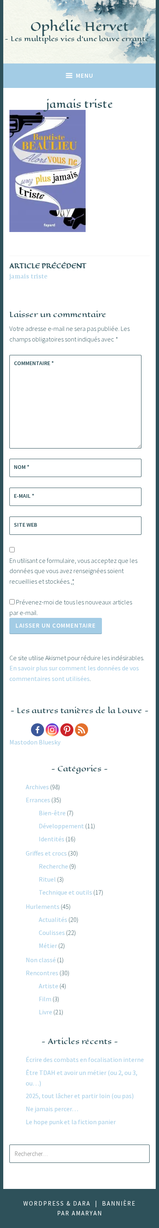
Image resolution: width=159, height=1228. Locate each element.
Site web (25, 524)
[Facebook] (37, 729)
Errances (38, 800)
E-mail (24, 495)
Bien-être (52, 813)
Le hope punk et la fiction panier (71, 1122)
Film (45, 999)
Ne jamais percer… (52, 1109)
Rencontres (42, 973)
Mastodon (23, 742)
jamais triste (47, 270)
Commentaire (34, 363)
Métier (48, 945)
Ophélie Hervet (79, 26)
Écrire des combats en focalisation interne (85, 1059)
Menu (84, 75)
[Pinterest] (66, 729)
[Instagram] (52, 729)
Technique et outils (65, 892)
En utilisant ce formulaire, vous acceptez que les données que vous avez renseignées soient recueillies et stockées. (73, 570)
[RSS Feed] (81, 729)
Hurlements (43, 906)
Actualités (53, 919)
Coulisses (52, 932)
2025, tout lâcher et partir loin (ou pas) (80, 1096)
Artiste (48, 986)
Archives (37, 787)
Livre (45, 1012)
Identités (51, 839)
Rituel (47, 879)
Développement (61, 826)
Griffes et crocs (46, 853)
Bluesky (49, 742)
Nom (21, 467)
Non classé (41, 960)
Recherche (53, 866)
